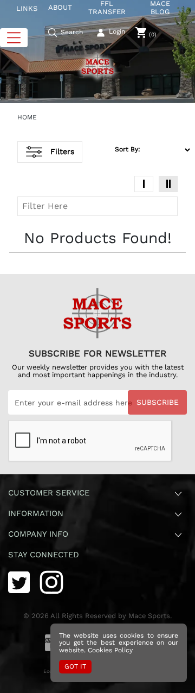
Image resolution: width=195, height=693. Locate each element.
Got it (75, 666)
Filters (62, 151)
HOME (27, 117)
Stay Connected (45, 555)
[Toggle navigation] (14, 37)
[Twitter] (19, 581)
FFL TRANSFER (107, 8)
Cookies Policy (110, 650)
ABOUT (60, 7)
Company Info (38, 534)
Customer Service (48, 493)
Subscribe (157, 402)
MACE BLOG (160, 8)
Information (35, 513)
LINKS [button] (26, 8)
